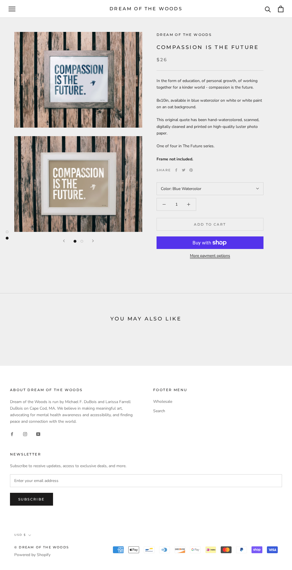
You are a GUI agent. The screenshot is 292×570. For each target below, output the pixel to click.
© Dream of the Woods (41, 547)
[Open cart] (280, 9)
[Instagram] (25, 433)
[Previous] (64, 241)
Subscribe (31, 499)
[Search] (268, 9)
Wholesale (162, 401)
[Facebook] (176, 170)
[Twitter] (183, 170)
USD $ (20, 535)
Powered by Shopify (32, 554)
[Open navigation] (12, 9)
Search (159, 411)
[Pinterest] (191, 170)
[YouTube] (38, 433)
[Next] (93, 241)
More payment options (210, 255)
